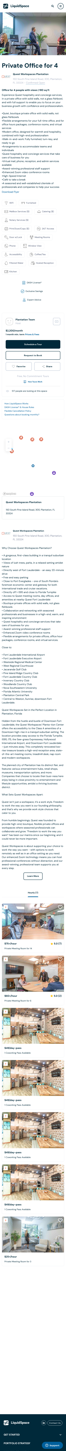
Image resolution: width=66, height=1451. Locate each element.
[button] (63, 34)
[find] (53, 6)
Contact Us (55, 1423)
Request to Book (33, 355)
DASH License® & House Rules (19, 407)
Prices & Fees (32, 334)
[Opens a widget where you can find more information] (52, 1445)
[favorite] (19, 366)
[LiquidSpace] (16, 1422)
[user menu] (61, 6)
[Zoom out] (9, 448)
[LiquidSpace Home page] (16, 6)
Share (49, 366)
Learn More (33, 876)
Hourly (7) (33, 892)
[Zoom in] (9, 442)
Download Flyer (10, 191)
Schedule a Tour (33, 344)
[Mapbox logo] (9, 494)
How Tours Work (35, 382)
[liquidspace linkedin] (43, 1423)
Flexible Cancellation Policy (17, 411)
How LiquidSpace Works (16, 403)
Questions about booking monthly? (21, 414)
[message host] (56, 321)
